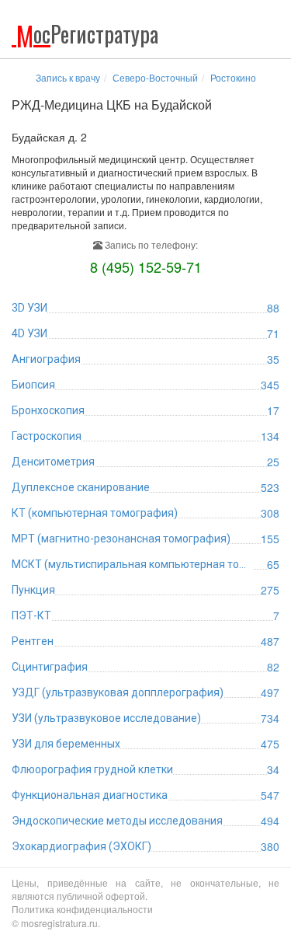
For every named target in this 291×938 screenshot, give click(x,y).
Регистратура (87, 34)
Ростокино (233, 77)
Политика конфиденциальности (82, 908)
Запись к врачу (68, 77)
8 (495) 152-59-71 (146, 266)
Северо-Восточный (155, 77)
